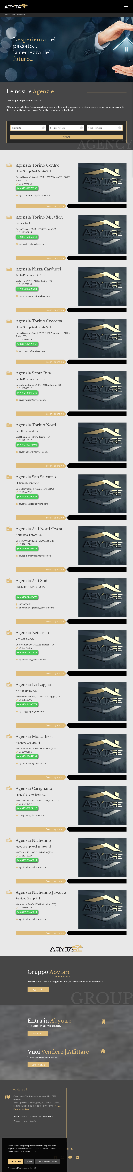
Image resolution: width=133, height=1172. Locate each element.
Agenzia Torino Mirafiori (40, 217)
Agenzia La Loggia (33, 684)
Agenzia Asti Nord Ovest (39, 529)
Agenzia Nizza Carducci (38, 269)
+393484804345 (28, 392)
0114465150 (25, 492)
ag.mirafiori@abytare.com (32, 244)
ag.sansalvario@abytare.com (33, 503)
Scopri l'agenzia (54, 206)
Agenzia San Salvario (36, 477)
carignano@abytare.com (31, 815)
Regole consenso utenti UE (27, 1168)
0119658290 (25, 699)
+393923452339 (28, 756)
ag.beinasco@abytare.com (32, 659)
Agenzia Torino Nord (36, 425)
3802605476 (24, 604)
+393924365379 (28, 704)
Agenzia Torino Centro (37, 165)
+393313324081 (28, 288)
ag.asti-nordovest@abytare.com (35, 555)
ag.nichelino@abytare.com (32, 867)
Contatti (33, 1121)
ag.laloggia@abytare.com (31, 711)
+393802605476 (28, 597)
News (25, 1121)
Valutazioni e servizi (46, 1116)
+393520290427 (28, 496)
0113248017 (25, 388)
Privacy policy (12, 1168)
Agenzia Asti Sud (31, 580)
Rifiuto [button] (29, 1161)
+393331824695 (28, 808)
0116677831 (25, 284)
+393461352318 (28, 236)
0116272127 (25, 855)
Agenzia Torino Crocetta (39, 321)
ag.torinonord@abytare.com (33, 451)
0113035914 (25, 232)
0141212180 (25, 544)
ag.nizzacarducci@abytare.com (34, 295)
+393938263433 (28, 548)
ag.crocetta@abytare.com (32, 351)
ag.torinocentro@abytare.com (34, 195)
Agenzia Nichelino (33, 840)
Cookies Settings (21, 1109)
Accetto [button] (16, 1161)
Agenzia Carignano (34, 788)
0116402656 (25, 751)
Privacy (58, 1106)
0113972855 (25, 647)
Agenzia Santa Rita (33, 373)
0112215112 (25, 440)
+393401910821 (28, 652)
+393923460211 (28, 860)
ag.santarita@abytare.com (32, 399)
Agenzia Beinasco (32, 632)
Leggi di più (37, 989)
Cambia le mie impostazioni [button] (48, 1161)
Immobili (33, 1116)
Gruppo (17, 1121)
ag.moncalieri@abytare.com (33, 763)
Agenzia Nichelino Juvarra (41, 892)
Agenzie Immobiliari (17, 15)
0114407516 (25, 183)
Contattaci (36, 1033)
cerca (66, 137)
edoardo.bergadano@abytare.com (36, 607)
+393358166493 (28, 444)
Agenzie (24, 1116)
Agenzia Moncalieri (34, 736)
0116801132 (25, 907)
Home (6, 15)
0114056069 (25, 803)
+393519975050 (28, 188)
